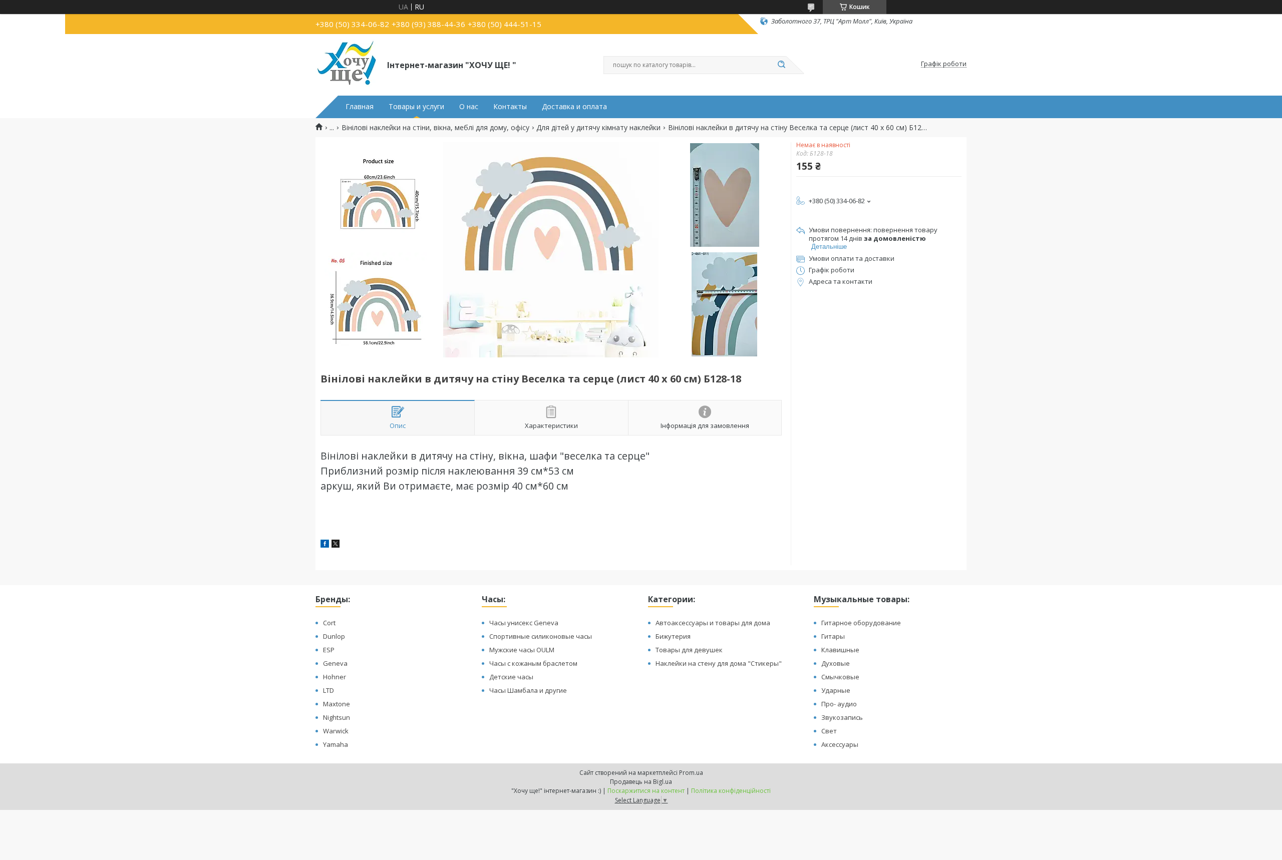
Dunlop (334, 636)
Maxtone (336, 703)
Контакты (510, 106)
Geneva (335, 663)
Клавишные (840, 649)
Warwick (336, 730)
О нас (468, 106)
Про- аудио (839, 703)
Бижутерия (673, 636)
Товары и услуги (416, 106)
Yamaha (335, 744)
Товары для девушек (689, 649)
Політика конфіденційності (731, 790)
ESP (329, 649)
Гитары (833, 636)
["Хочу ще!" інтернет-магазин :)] (346, 64)
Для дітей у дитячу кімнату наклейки (598, 127)
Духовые (835, 663)
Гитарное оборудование (861, 622)
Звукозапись (842, 717)
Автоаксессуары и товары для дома (713, 622)
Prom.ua (691, 772)
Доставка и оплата (574, 106)
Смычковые (840, 676)
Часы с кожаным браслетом (533, 663)
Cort (329, 622)
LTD (328, 690)
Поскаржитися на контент (646, 790)
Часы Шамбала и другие (528, 690)
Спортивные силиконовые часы (540, 636)
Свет (829, 730)
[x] (336, 545)
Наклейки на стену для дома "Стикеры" (719, 663)
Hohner (334, 676)
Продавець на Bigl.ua (641, 781)
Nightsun (336, 717)
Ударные (835, 690)
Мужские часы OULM (521, 649)
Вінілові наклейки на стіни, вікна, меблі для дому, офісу (435, 127)
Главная (360, 106)
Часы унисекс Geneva (523, 622)
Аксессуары (839, 744)
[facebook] (324, 545)
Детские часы (511, 676)
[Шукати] (781, 65)
